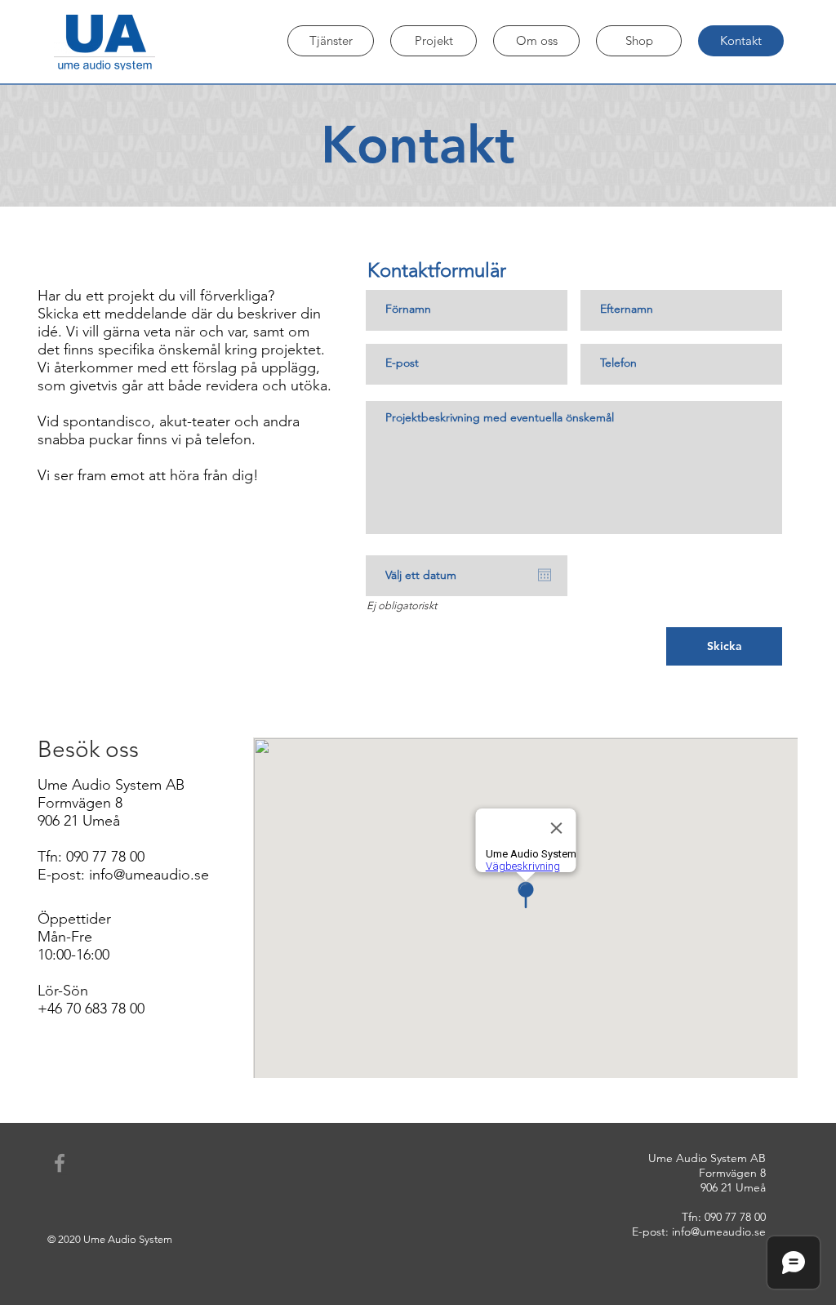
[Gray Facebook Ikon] (59, 1163)
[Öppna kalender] (544, 574)
